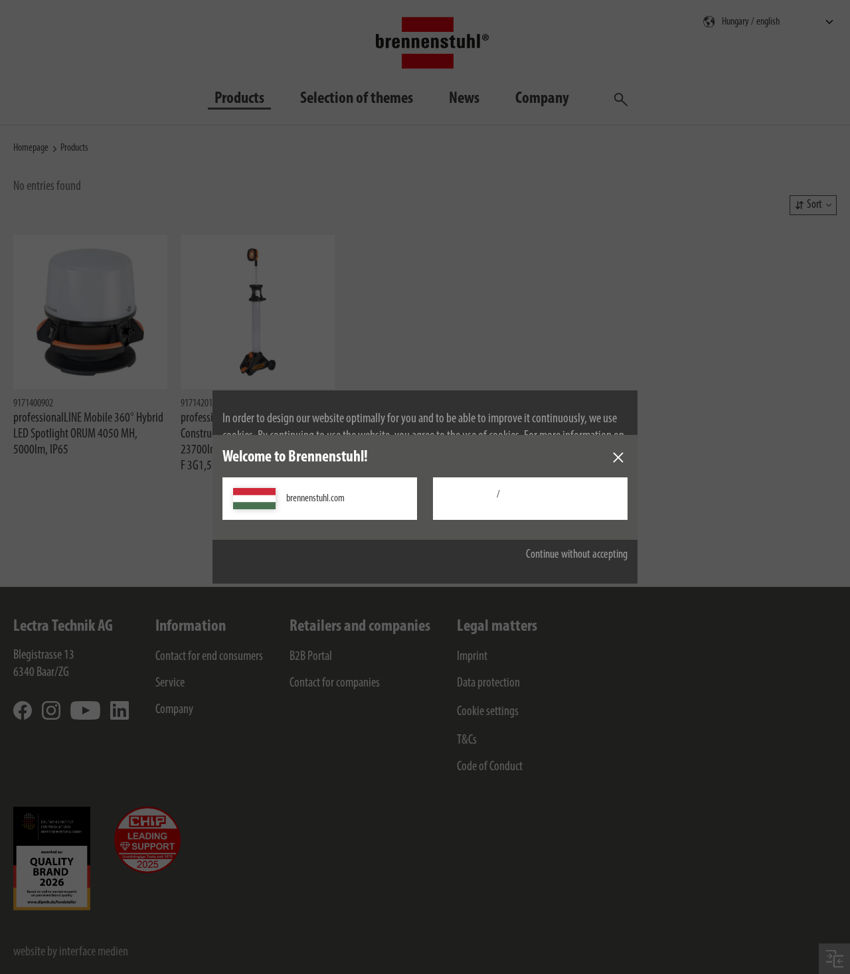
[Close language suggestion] (618, 457)
